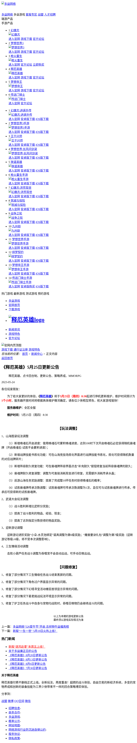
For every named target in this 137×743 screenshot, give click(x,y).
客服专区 (31, 14)
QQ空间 (19, 701)
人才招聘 (50, 14)
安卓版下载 (28, 119)
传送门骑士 (18, 94)
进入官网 (14, 38)
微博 (11, 701)
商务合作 (14, 712)
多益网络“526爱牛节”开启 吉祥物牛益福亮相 (41, 626)
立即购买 (38, 64)
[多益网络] (8, 3)
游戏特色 (14, 333)
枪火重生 (16, 56)
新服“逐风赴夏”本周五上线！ (27, 646)
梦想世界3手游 (20, 123)
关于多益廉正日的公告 (23, 650)
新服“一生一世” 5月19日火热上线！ (35, 630)
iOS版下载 (42, 119)
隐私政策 (14, 738)
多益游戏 (14, 300)
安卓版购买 (28, 286)
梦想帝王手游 (20, 265)
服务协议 (14, 733)
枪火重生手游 (19, 174)
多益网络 (7, 14)
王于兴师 (16, 136)
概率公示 (14, 721)
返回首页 (7, 358)
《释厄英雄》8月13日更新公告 (28, 659)
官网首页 (14, 305)
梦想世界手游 (20, 239)
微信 (28, 701)
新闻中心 (37, 353)
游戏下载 (26, 38)
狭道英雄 (16, 161)
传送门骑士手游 (22, 277)
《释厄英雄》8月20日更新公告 (28, 655)
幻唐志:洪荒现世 (21, 187)
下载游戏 (14, 309)
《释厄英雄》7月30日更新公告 (28, 668)
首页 (25, 353)
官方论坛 (38, 38)
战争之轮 (16, 213)
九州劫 (16, 226)
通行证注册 (21, 349)
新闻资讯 (14, 329)
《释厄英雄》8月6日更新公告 (27, 663)
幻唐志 (15, 30)
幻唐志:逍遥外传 (21, 110)
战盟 (41, 14)
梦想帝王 (16, 81)
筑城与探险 (18, 200)
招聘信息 (14, 708)
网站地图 (14, 725)
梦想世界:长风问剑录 (24, 149)
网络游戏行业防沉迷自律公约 (27, 729)
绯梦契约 (18, 252)
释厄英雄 (16, 68)
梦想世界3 (17, 43)
